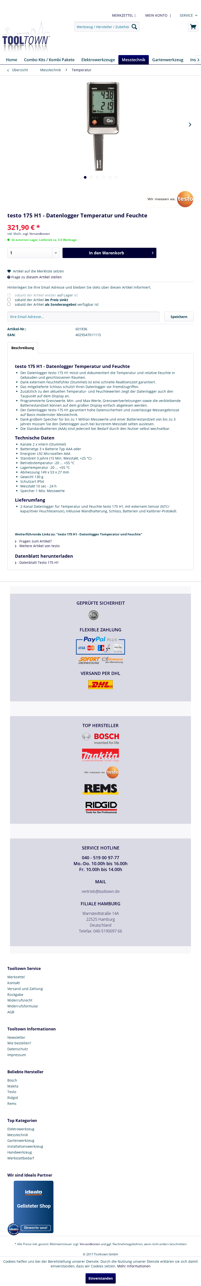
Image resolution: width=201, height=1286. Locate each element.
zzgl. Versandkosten (36, 234)
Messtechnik (17, 1135)
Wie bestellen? (19, 1043)
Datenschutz (17, 1049)
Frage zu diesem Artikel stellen (36, 277)
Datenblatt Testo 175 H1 (38, 562)
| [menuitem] (123, 15)
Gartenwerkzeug (20, 1140)
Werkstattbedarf (20, 1158)
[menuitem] (157, 15)
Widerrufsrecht (19, 1000)
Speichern (179, 316)
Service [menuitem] (186, 15)
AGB (10, 1012)
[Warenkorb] (193, 27)
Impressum (16, 1054)
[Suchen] (134, 27)
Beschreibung (22, 347)
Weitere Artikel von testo (39, 545)
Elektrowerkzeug (20, 1129)
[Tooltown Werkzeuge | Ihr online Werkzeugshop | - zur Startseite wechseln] (26, 37)
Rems (11, 1103)
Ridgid (12, 1097)
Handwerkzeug (19, 1152)
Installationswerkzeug (25, 1146)
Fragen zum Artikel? (35, 541)
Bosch (12, 1080)
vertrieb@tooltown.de (101, 891)
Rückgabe (15, 994)
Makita (12, 1086)
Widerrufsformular (22, 1006)
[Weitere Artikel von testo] (169, 199)
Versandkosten (90, 1244)
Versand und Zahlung (25, 988)
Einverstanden (100, 1278)
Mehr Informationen (134, 1266)
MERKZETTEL (122, 15)
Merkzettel (16, 977)
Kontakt (13, 982)
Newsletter (16, 1037)
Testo (11, 1091)
